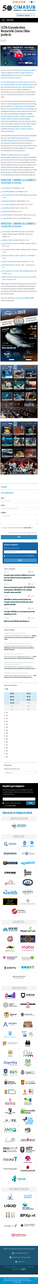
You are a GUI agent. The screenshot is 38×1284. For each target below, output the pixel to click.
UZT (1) (12, 703)
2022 (7, 721)
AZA (12, 709)
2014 (7, 745)
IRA (12, 706)
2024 (7, 715)
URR (28, 706)
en (34, 2)
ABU (29, 703)
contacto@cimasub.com (21, 1253)
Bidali (19, 537)
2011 (7, 753)
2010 (7, 756)
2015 (7, 742)
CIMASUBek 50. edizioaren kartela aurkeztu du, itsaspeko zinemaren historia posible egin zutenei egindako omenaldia (18, 602)
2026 (7, 689)
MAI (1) (12, 700)
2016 (7, 739)
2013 (7, 748)
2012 (7, 750)
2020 (7, 727)
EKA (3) (28, 700)
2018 (7, 733)
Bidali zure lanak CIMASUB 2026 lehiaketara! (16, 621)
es (29, 2)
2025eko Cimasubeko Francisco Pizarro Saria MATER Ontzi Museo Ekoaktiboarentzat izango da (19, 668)
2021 (7, 724)
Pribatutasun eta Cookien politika (21, 1257)
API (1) (28, 697)
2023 (7, 718)
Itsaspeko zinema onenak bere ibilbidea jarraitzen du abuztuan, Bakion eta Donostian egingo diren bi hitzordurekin (19, 577)
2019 (7, 730)
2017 (7, 736)
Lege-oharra (21, 1261)
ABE (29, 709)
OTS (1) (28, 693)
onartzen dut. (18, 528)
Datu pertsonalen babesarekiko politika (13, 528)
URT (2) (12, 693)
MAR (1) (12, 697)
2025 (7, 712)
